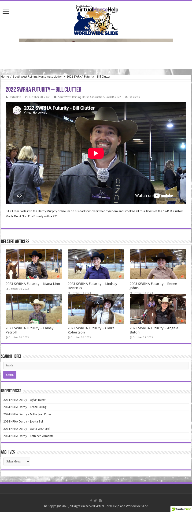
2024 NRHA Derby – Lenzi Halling (25, 407)
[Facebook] (91, 500)
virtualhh (15, 97)
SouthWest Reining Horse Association (38, 76)
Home (5, 76)
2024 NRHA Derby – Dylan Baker (24, 399)
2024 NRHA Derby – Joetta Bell (23, 421)
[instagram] (100, 500)
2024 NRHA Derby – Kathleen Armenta (28, 436)
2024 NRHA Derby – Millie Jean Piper (27, 414)
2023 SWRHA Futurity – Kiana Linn (33, 284)
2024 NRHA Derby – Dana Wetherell (26, 428)
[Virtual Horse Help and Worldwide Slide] (96, 19)
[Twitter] (95, 500)
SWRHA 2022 (113, 97)
